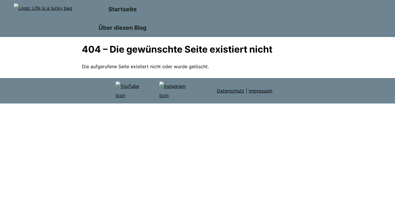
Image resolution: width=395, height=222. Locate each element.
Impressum (260, 91)
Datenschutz (230, 91)
